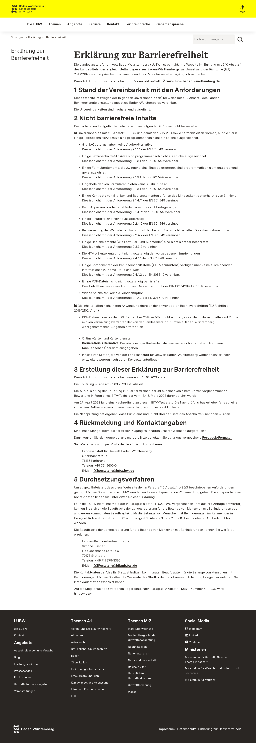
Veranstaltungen (24, 691)
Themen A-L (82, 621)
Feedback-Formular (217, 437)
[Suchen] (240, 39)
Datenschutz (186, 729)
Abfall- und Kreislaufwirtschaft (91, 628)
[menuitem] (34, 24)
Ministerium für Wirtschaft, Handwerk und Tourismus (212, 671)
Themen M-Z (140, 621)
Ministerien (195, 649)
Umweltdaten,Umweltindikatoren (140, 676)
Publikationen (23, 677)
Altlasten (77, 635)
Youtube (194, 642)
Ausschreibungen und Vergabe (33, 650)
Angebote (23, 642)
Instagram (195, 628)
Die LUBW (20, 628)
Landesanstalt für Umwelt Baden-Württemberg (34, 9)
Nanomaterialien (138, 653)
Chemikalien (79, 662)
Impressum (166, 729)
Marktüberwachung (140, 628)
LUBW (20, 621)
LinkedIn (194, 635)
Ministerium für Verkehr (200, 679)
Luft (73, 696)
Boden (75, 655)
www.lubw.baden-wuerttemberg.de (193, 81)
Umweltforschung (139, 685)
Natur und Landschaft (142, 660)
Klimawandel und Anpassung (89, 682)
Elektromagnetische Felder (88, 669)
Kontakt (19, 635)
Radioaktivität (137, 666)
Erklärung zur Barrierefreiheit (219, 729)
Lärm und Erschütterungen (88, 689)
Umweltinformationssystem (31, 684)
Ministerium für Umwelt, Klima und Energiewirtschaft (207, 659)
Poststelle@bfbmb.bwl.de (117, 565)
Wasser (132, 691)
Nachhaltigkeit (137, 646)
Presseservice (23, 670)
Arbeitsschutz (80, 642)
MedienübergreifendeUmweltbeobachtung (141, 637)
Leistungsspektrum (26, 664)
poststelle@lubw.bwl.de (116, 471)
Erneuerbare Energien (85, 675)
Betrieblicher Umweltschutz (89, 648)
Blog (17, 657)
